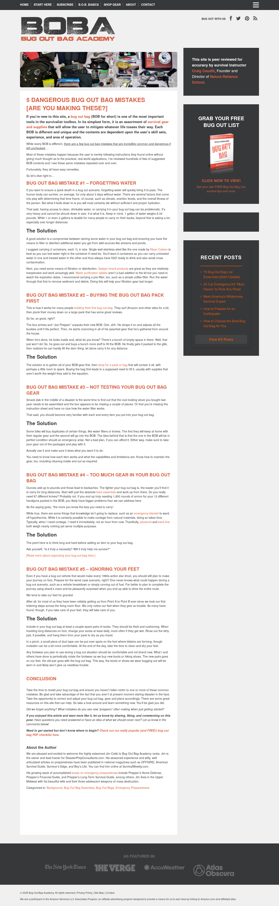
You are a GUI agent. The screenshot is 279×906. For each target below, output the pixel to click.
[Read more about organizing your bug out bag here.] (60, 555)
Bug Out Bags (105, 788)
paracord (146, 522)
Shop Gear (112, 4)
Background (54, 788)
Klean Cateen (159, 249)
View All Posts (221, 339)
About (131, 4)
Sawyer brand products (113, 268)
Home (24, 4)
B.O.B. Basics (88, 4)
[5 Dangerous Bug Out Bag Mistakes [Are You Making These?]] (98, 88)
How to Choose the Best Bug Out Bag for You (224, 323)
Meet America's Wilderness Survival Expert (223, 299)
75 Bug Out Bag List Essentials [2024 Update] (221, 274)
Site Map (99, 892)
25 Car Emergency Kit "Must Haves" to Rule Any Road (223, 286)
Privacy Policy (84, 892)
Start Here (43, 4)
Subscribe (65, 4)
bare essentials (106, 492)
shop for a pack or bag (112, 365)
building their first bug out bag (93, 308)
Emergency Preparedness (132, 788)
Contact (148, 4)
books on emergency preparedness (95, 773)
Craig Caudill (203, 70)
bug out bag (80, 116)
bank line (164, 522)
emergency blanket (146, 513)
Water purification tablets (91, 273)
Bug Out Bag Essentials (79, 788)
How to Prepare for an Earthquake (219, 311)
